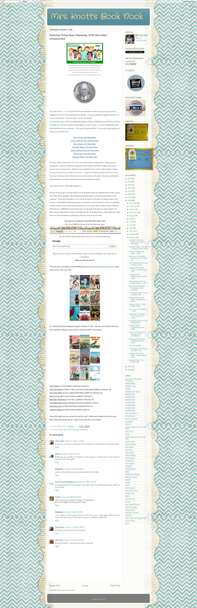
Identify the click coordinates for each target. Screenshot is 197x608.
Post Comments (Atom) (67, 590)
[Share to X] (84, 426)
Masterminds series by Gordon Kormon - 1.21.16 (137, 282)
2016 (129, 200)
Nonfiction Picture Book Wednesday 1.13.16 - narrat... (137, 316)
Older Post (115, 585)
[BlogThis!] (82, 426)
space (127, 523)
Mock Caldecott (130, 444)
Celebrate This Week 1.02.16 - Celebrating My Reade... (138, 355)
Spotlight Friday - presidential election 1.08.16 (136, 328)
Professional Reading (132, 474)
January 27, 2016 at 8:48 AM (73, 469)
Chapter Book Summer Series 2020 (135, 428)
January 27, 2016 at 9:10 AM (86, 482)
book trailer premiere (132, 504)
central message (131, 507)
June (131, 222)
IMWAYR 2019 (130, 408)
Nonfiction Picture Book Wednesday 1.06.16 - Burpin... (137, 341)
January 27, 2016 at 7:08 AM (70, 454)
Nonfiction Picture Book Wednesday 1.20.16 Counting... (137, 288)
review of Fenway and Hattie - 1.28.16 (136, 253)
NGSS (127, 472)
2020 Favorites (130, 458)
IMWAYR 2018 (130, 411)
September (134, 213)
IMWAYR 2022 (130, 469)
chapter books (130, 510)
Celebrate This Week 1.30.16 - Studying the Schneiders (137, 242)
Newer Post (54, 585)
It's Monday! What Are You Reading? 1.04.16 (138, 350)
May (131, 225)
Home (85, 585)
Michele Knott (142, 36)
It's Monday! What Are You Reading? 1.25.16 (138, 264)
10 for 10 (128, 424)
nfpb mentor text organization (135, 518)
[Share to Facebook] (86, 426)
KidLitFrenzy (100, 122)
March (132, 231)
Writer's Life (129, 499)
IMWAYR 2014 (130, 394)
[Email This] (80, 426)
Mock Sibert (59, 430)
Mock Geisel (129, 447)
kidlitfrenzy (94, 65)
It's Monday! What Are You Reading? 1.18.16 (138, 294)
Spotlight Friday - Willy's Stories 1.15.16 (137, 305)
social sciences (130, 521)
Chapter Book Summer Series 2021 (135, 438)
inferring (128, 515)
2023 (130, 179)
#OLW (127, 485)
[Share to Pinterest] (88, 426)
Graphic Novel (129, 442)
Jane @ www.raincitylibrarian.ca (66, 482)
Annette (58, 497)
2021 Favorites (130, 488)
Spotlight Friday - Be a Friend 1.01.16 (136, 361)
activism (128, 502)
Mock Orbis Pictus (131, 491)
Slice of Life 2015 (131, 419)
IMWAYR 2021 (130, 416)
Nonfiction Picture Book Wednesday (76, 430)
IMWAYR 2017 (130, 400)
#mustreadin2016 (135, 346)
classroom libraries (131, 513)
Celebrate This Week (132, 392)
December (133, 203)
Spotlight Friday (130, 386)
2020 (130, 188)
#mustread (129, 422)
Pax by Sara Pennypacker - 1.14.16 (138, 310)
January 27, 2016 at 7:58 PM (74, 527)
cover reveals (129, 453)
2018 (129, 194)
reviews (128, 389)
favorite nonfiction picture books (103, 267)
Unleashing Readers (79, 122)
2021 (129, 185)
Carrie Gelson (59, 527)
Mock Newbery (130, 455)
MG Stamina (129, 461)
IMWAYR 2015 (130, 397)
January (133, 237)
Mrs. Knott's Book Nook (97, 16)
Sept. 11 (127, 496)
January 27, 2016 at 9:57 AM (71, 497)
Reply (57, 447)
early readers (129, 464)
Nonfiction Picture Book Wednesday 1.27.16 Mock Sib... (138, 258)
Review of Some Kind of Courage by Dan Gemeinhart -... (137, 334)
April (131, 228)
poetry (127, 434)
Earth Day (128, 450)
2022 (130, 182)
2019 (129, 191)
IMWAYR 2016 (130, 403)
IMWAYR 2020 (130, 405)
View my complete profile (141, 39)
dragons (128, 483)
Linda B (57, 454)
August (132, 216)
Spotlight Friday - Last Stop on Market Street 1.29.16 (138, 248)
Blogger (102, 599)
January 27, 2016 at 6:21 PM (73, 512)
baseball (128, 480)
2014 (129, 370)
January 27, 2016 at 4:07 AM (74, 441)
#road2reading (130, 383)
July (131, 219)
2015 (129, 367)
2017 (129, 197)
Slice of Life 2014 (131, 413)
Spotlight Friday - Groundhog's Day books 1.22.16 (137, 277)
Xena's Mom (59, 540)
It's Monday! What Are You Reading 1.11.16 (138, 322)
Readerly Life (129, 494)
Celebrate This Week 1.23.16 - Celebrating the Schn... (138, 270)
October (132, 209)
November (133, 206)
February (133, 234)
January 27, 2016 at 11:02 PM (73, 540)
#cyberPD (128, 466)
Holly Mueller (59, 441)
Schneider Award (131, 477)
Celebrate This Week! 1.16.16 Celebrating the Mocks (137, 300)
